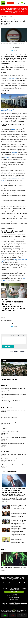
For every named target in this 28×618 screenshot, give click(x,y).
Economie (5, 451)
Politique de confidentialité (14, 597)
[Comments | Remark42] (14, 343)
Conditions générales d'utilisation (14, 595)
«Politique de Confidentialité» (16, 611)
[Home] (3, 3)
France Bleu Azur (13, 78)
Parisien (13, 129)
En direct (10, 3)
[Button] (22, 3)
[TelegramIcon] (19, 583)
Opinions (4, 429)
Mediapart (6, 157)
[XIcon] (14, 583)
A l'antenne (21, 578)
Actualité (3, 577)
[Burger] (25, 3)
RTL (4, 121)
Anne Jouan (14, 152)
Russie (23, 577)
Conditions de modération (14, 600)
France (3, 317)
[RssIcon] (24, 583)
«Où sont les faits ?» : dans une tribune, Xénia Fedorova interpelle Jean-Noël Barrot (13, 490)
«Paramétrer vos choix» (5, 608)
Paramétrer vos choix (14, 599)
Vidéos (3, 549)
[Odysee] (9, 583)
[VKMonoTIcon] (3, 583)
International (6, 407)
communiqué (12, 187)
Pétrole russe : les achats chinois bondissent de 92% (13, 454)
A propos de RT (14, 594)
